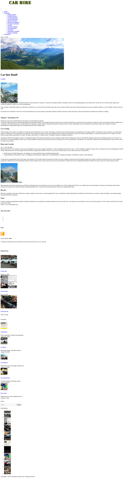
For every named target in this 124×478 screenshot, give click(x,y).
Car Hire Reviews (12, 16)
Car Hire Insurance (12, 17)
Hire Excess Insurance (13, 22)
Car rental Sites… (4, 362)
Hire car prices (4, 393)
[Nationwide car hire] (7, 473)
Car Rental (10, 29)
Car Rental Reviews (12, 19)
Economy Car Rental (13, 23)
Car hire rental (4, 271)
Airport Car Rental (12, 26)
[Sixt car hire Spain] (7, 445)
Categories (7, 13)
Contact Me (7, 34)
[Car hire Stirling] (7, 438)
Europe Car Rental (12, 32)
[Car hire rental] (9, 267)
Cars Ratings (3, 347)
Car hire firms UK (4, 311)
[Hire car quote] (7, 452)
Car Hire (9, 25)
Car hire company (4, 291)
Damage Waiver (11, 14)
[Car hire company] (9, 287)
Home (5, 11)
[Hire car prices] (7, 459)
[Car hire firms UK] (9, 308)
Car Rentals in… (4, 331)
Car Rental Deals (12, 28)
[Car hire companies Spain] (7, 466)
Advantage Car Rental (13, 31)
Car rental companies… (5, 377)
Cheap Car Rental (12, 20)
